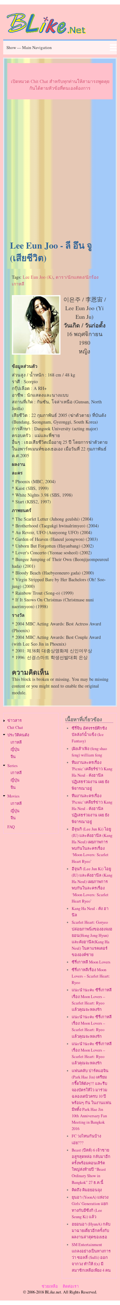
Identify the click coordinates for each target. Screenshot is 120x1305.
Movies (13, 796)
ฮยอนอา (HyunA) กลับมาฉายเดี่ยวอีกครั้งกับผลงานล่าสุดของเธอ (91, 1230)
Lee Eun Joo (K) (38, 277)
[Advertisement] (60, 170)
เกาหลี (16, 742)
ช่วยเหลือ (50, 1286)
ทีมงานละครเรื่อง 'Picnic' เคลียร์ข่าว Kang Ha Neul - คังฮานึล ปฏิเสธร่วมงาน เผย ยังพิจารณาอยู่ (92, 775)
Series (12, 765)
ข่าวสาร (14, 720)
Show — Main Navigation (29, 47)
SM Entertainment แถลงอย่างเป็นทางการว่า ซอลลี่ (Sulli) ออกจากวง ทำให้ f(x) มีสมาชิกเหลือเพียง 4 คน (91, 1257)
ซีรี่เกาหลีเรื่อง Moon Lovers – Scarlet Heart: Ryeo (91, 976)
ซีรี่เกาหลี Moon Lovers (91, 962)
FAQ (11, 827)
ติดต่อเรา (71, 1286)
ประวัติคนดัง (18, 735)
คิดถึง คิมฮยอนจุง (87, 1190)
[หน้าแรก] (46, 35)
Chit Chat (15, 727)
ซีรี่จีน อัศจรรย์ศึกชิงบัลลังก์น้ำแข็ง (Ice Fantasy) (89, 734)
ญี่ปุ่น (15, 749)
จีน (13, 756)
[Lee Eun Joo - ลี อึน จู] (36, 353)
